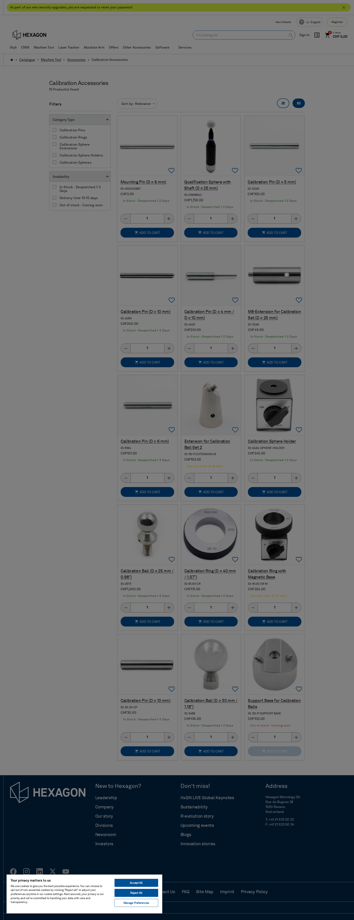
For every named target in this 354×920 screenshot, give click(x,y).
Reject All (136, 892)
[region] (84, 893)
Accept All (136, 882)
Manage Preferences (136, 902)
